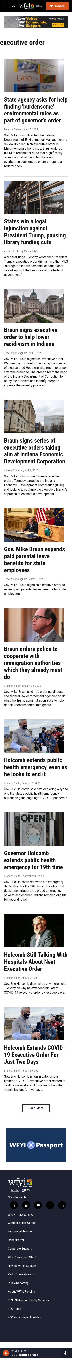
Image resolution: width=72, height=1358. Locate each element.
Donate (59, 6)
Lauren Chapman (13, 470)
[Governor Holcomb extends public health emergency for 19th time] (34, 829)
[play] (6, 1353)
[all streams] (66, 1353)
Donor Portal (16, 1240)
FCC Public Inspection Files (24, 1317)
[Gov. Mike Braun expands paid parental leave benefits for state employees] (34, 525)
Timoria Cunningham (15, 353)
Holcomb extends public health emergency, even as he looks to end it (35, 767)
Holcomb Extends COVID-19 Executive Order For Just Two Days (34, 1054)
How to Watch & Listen (22, 1265)
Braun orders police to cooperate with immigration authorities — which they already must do (35, 662)
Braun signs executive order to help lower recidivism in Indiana (30, 336)
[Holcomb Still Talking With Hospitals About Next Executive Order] (34, 930)
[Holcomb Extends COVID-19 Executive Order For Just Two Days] (34, 1023)
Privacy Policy (25, 1215)
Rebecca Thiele (12, 129)
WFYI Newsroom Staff (22, 1257)
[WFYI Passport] (36, 1145)
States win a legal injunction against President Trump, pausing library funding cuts (35, 232)
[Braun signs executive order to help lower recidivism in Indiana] (34, 306)
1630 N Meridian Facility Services (28, 1300)
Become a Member (20, 1231)
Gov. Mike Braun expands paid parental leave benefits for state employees (34, 559)
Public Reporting (18, 1283)
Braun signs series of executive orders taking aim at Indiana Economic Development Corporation (34, 451)
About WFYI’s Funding (21, 1291)
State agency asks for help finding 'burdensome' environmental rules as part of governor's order (36, 110)
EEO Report (15, 1308)
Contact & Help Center (22, 1222)
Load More (36, 1108)
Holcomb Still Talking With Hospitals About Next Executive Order (36, 961)
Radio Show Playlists (21, 1274)
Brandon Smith (12, 685)
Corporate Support (20, 1248)
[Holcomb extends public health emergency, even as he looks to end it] (34, 736)
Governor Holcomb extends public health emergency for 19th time (33, 860)
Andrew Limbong (13, 251)
